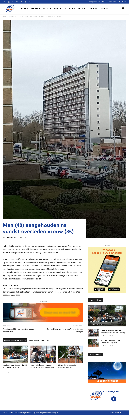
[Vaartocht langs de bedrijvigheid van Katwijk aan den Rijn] (15, 354)
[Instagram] (9, 2)
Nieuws (34, 9)
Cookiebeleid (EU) (115, 412)
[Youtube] (29, 2)
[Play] (113, 399)
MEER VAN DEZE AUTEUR (39, 340)
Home (23, 9)
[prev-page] (4, 372)
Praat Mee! (112, 2)
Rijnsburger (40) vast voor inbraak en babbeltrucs (18, 330)
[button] (123, 9)
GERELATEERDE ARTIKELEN (15, 340)
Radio (56, 9)
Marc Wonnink (12, 237)
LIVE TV (104, 9)
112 (18, 16)
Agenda (81, 9)
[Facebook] (5, 2)
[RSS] (13, 2)
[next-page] (8, 372)
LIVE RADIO (93, 9)
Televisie (68, 9)
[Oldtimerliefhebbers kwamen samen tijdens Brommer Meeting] (43, 354)
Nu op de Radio (96, 354)
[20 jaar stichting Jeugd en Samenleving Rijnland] (70, 354)
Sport (46, 9)
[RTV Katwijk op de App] (107, 270)
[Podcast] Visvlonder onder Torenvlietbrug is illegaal (64, 330)
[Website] (25, 2)
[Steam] (17, 2)
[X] (21, 2)
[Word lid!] (43, 312)
